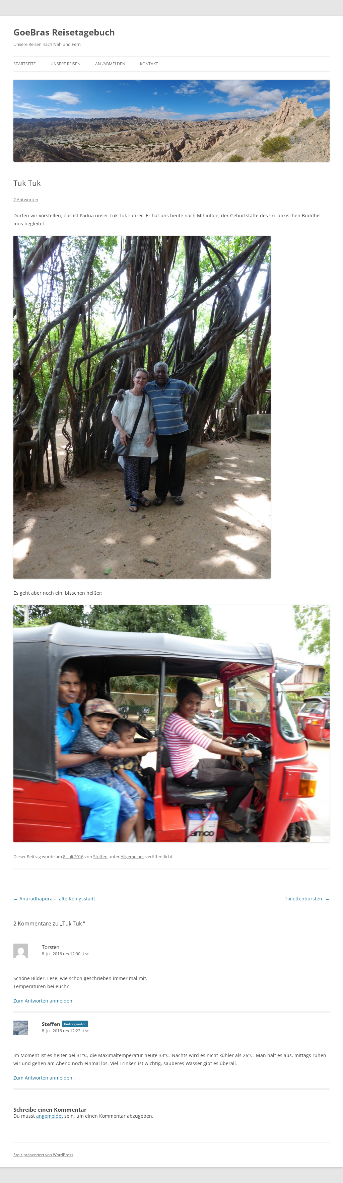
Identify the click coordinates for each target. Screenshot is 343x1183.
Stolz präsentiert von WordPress (43, 1155)
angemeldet (49, 1116)
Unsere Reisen (65, 64)
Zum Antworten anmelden (42, 1000)
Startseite (24, 64)
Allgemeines (132, 857)
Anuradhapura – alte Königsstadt (54, 898)
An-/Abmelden (110, 64)
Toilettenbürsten (307, 898)
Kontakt (149, 64)
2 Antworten (25, 200)
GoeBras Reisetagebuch (64, 32)
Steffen (100, 857)
